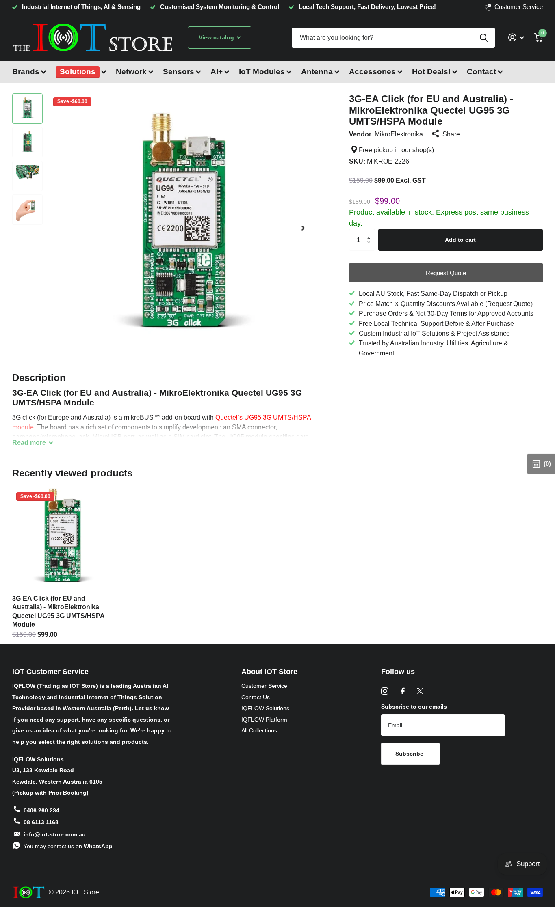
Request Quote (446, 272)
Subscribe (410, 753)
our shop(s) (417, 149)
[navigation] (27, 108)
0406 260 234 (41, 810)
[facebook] (403, 691)
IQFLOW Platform (264, 719)
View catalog (217, 37)
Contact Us (255, 697)
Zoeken (484, 38)
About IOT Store (269, 672)
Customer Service (264, 686)
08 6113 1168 (41, 822)
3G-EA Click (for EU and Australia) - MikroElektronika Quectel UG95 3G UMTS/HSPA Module (58, 611)
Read (29, 442)
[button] (303, 227)
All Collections (259, 730)
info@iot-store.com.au (55, 834)
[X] (420, 691)
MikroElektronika (399, 134)
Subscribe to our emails (414, 706)
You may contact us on (68, 846)
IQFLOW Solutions (265, 708)
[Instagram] (384, 691)
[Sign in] (516, 37)
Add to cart (460, 240)
